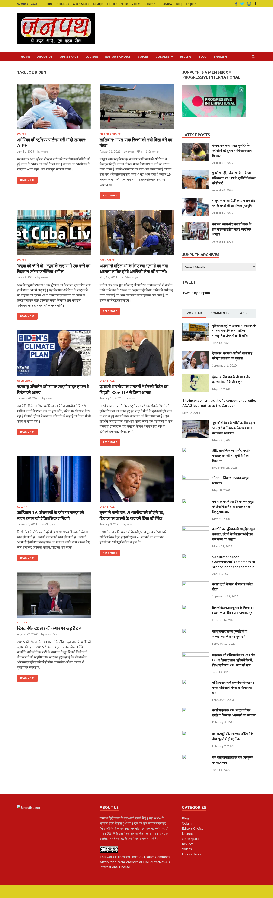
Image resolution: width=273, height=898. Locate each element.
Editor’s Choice (117, 4)
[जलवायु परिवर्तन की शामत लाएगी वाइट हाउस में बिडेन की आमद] (54, 355)
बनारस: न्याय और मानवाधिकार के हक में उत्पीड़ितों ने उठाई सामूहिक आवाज (231, 229)
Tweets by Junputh (196, 293)
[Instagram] (249, 3)
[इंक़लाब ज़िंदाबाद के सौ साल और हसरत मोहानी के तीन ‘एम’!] (195, 377)
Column (149, 4)
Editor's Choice (110, 134)
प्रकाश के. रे (51, 634)
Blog (179, 4)
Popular (194, 313)
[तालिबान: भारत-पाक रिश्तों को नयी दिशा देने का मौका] (137, 108)
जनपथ (44, 151)
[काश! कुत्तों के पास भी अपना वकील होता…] (195, 584)
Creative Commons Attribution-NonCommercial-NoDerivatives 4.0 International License (135, 862)
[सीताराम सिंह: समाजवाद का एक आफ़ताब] (195, 478)
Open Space (81, 4)
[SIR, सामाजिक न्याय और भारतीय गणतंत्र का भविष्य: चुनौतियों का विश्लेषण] (195, 450)
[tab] (194, 313)
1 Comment (153, 151)
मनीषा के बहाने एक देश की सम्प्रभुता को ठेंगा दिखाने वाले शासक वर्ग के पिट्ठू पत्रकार (233, 506)
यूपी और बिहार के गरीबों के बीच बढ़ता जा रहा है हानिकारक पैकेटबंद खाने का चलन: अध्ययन (233, 428)
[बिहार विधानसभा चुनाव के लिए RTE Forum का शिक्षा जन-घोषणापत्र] (195, 608)
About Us (63, 4)
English (191, 4)
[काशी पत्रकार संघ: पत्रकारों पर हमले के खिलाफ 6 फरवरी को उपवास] (195, 710)
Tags (242, 313)
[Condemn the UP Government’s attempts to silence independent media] (195, 556)
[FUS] (255, 3)
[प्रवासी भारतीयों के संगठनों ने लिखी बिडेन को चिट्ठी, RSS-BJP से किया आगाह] (137, 355)
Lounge (98, 4)
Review (167, 4)
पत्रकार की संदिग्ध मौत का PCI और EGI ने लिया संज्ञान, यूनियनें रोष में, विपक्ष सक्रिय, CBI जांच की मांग (233, 660)
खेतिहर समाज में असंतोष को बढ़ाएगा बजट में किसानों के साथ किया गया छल (233, 687)
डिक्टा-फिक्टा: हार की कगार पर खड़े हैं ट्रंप (50, 628)
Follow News (191, 854)
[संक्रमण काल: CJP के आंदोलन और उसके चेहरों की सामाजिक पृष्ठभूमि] (195, 200)
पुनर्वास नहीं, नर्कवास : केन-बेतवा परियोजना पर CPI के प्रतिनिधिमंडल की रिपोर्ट (234, 178)
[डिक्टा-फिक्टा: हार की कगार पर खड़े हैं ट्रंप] (54, 596)
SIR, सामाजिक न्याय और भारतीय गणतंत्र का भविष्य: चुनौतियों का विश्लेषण (231, 455)
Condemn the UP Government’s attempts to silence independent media (233, 561)
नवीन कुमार (49, 524)
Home (48, 4)
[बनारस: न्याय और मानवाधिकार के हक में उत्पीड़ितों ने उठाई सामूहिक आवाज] (195, 224)
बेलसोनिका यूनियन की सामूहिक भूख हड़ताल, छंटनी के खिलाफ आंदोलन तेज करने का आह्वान (233, 534)
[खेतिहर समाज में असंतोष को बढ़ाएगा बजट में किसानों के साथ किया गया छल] (195, 682)
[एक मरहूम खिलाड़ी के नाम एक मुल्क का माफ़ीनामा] (195, 757)
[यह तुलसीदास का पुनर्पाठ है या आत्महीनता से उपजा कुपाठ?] (195, 631)
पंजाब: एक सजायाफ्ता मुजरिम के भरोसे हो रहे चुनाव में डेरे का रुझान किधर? (232, 150)
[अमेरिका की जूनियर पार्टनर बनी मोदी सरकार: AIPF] (54, 108)
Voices (136, 4)
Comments (220, 313)
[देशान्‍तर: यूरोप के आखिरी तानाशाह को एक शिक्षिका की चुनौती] (195, 353)
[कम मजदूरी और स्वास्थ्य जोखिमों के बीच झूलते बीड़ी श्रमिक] (195, 734)
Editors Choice (192, 828)
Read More (27, 180)
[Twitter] (242, 3)
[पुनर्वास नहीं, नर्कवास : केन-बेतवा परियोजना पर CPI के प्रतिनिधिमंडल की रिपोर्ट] (195, 173)
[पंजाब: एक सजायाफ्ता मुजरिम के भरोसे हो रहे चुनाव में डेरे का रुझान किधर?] (195, 145)
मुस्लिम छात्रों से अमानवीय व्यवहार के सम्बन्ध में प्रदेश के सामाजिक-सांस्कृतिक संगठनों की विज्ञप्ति (234, 330)
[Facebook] (236, 3)
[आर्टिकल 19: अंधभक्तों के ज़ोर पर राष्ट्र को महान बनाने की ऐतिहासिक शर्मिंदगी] (54, 481)
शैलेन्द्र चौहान (131, 277)
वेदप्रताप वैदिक (135, 151)
